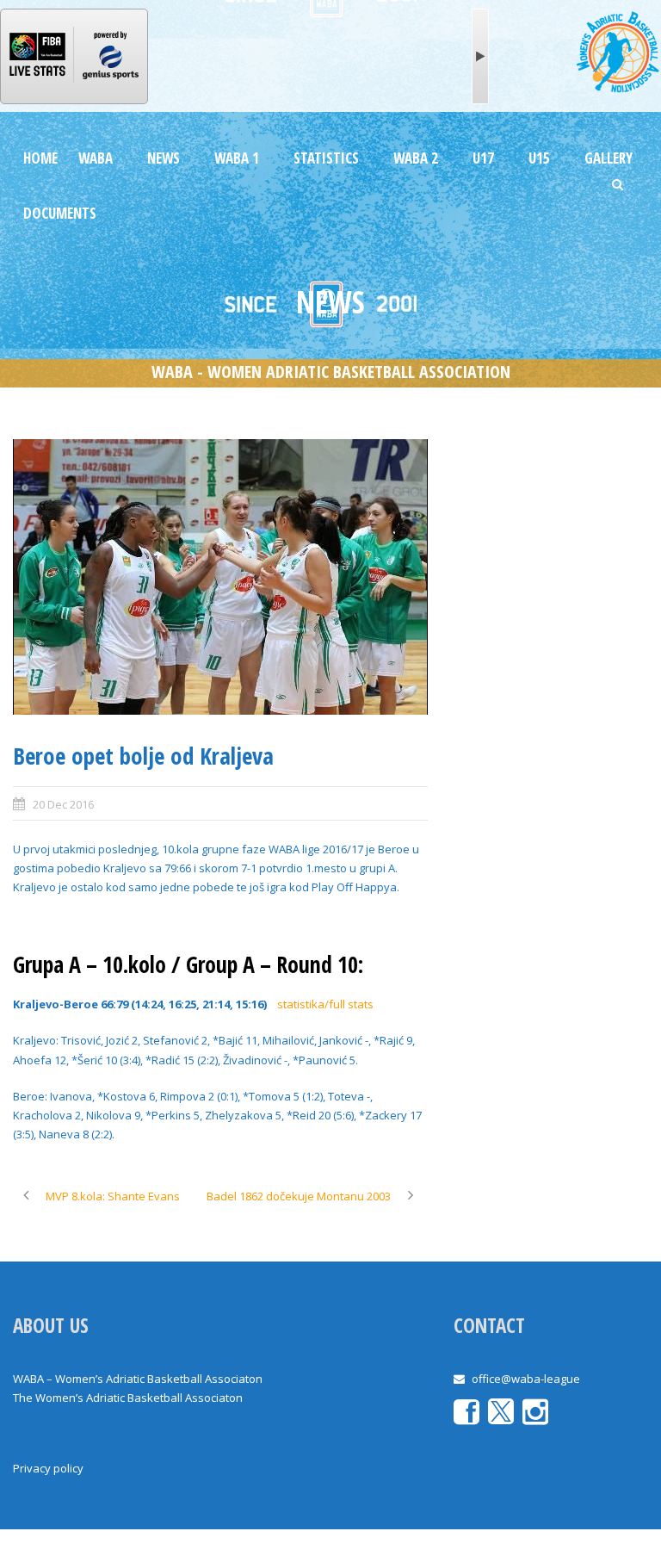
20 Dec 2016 (63, 804)
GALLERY (608, 158)
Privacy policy (48, 1468)
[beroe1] (220, 577)
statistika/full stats (325, 1004)
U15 (539, 158)
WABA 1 (236, 158)
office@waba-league (526, 1378)
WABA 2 (415, 158)
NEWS (163, 158)
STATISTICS (326, 158)
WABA (95, 158)
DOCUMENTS (59, 213)
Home (40, 158)
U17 (483, 158)
